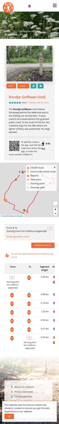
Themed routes (26, 31)
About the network (24, 387)
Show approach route (18, 236)
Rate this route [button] (43, 102)
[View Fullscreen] (55, 203)
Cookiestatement (23, 396)
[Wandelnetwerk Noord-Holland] (8, 8)
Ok (9, 416)
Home (7, 31)
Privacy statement (23, 391)
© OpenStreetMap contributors (12, 216)
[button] (55, 5)
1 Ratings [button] (31, 102)
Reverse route (43, 245)
